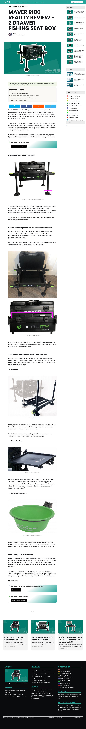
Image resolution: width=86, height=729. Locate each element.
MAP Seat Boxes (73, 108)
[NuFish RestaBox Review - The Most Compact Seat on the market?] (70, 23)
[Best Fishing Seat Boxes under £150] (70, 80)
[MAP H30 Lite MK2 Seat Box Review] (70, 34)
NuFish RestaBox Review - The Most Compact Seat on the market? (79, 23)
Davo (14, 33)
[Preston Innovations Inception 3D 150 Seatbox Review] (70, 57)
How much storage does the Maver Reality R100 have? (25, 95)
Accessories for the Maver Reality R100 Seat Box (23, 98)
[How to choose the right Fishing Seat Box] (70, 85)
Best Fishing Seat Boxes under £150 (79, 80)
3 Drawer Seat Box (73, 98)
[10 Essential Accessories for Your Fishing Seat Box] (70, 74)
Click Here (60, 711)
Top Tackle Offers (76, 2)
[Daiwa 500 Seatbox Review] (70, 29)
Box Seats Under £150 (37, 2)
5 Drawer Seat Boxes (74, 101)
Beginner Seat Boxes (74, 103)
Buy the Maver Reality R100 (20, 142)
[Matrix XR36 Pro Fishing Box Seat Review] (70, 45)
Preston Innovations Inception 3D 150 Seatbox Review (78, 56)
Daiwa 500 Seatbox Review (78, 29)
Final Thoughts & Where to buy (19, 100)
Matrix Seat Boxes (73, 110)
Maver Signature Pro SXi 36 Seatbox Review (79, 18)
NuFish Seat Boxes (73, 115)
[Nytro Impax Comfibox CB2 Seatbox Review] (70, 12)
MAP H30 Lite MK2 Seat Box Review (79, 34)
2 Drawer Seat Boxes (18, 6)
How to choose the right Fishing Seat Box (79, 85)
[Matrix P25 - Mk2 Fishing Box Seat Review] (70, 51)
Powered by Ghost (79, 717)
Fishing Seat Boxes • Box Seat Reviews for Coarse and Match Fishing (17, 717)
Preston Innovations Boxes (76, 120)
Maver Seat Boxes (73, 113)
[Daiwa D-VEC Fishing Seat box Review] (70, 62)
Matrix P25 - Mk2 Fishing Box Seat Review (79, 51)
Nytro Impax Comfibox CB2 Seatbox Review (79, 12)
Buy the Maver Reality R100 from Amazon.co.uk (27, 586)
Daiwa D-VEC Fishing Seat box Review (78, 62)
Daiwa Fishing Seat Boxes (75, 106)
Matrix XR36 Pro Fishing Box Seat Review (79, 45)
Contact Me (59, 717)
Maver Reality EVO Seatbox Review (78, 40)
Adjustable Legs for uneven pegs (19, 93)
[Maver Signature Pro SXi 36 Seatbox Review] (70, 17)
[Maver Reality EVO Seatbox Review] (70, 40)
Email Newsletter (51, 717)
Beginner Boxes (26, 2)
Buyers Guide (16, 2)
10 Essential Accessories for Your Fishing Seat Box (79, 74)
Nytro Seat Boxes (73, 117)
